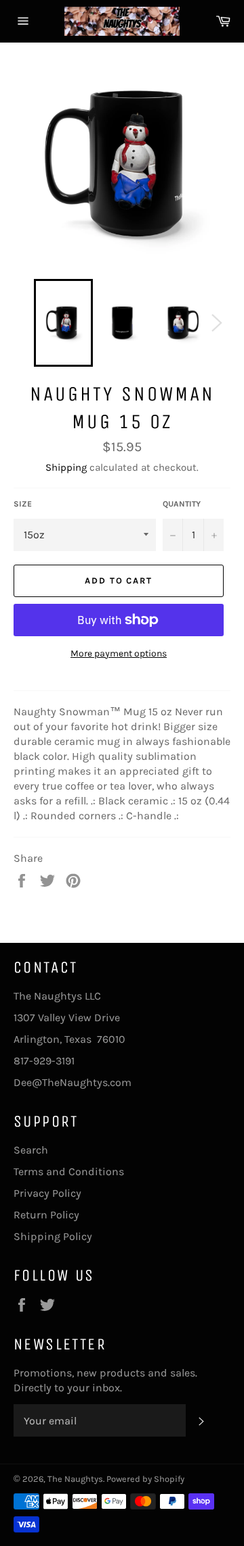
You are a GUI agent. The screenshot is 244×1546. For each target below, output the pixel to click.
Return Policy (46, 1214)
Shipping (66, 467)
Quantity (182, 504)
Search (31, 1149)
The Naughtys (75, 1479)
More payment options (118, 653)
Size (23, 504)
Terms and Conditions (69, 1171)
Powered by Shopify (145, 1479)
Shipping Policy (53, 1236)
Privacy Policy (47, 1193)
